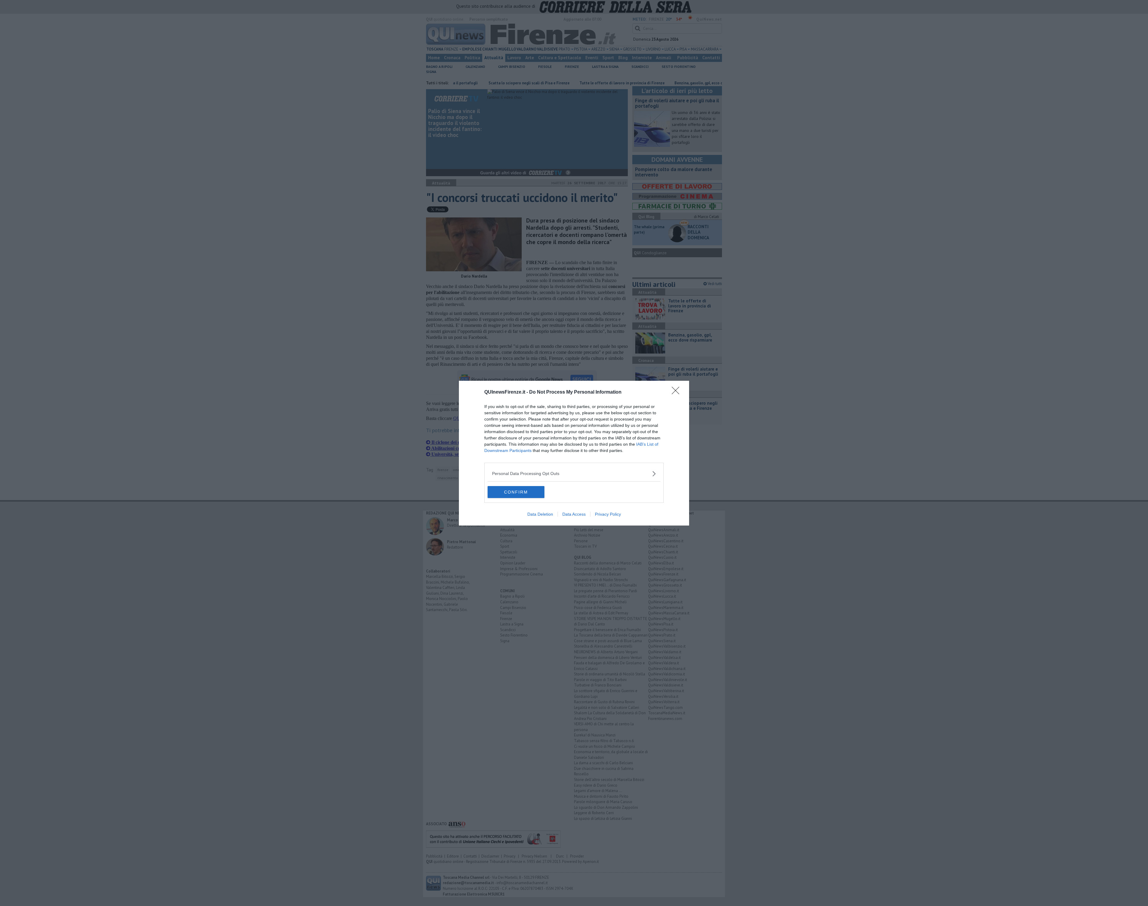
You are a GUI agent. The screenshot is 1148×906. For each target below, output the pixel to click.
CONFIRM (516, 492)
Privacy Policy (608, 514)
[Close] (677, 392)
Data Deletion (540, 514)
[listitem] (574, 473)
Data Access (574, 514)
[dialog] (574, 453)
